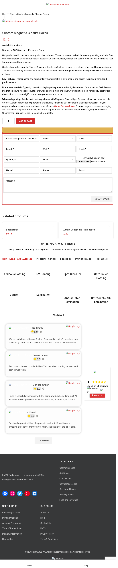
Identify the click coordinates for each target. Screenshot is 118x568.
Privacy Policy (47, 534)
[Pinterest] (27, 493)
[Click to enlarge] (8, 17)
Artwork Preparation (12, 523)
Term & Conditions (49, 539)
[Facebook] (5, 493)
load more (43, 440)
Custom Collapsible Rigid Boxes (79, 229)
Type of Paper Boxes (12, 528)
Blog (42, 518)
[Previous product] (104, 14)
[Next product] (111, 14)
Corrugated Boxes (68, 484)
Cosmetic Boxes (67, 468)
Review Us (97, 395)
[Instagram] (12, 493)
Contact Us (45, 523)
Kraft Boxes (65, 478)
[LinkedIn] (34, 493)
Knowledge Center (11, 512)
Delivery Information (12, 534)
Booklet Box (12, 229)
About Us (44, 512)
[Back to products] (108, 14)
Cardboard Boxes (67, 489)
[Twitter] (20, 493)
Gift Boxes (64, 473)
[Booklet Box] (30, 224)
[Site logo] (57, 4)
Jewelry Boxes (66, 494)
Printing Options (10, 518)
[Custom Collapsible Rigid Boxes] (86, 224)
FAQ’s (43, 528)
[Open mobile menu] (3, 5)
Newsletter (7, 539)
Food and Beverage (68, 500)
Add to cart (25, 121)
